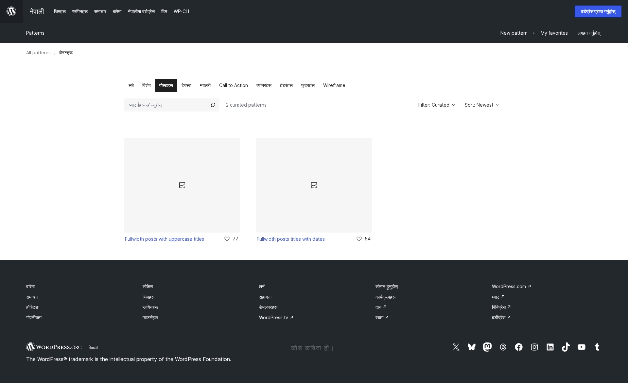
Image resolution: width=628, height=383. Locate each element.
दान (381, 307)
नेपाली (93, 347)
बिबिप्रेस (501, 307)
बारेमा (30, 286)
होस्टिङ (32, 307)
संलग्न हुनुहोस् (386, 286)
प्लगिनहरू (150, 307)
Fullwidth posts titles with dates (291, 239)
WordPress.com (512, 286)
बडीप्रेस (501, 317)
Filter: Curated (433, 105)
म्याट (498, 297)
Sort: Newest (479, 105)
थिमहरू (148, 297)
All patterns (38, 52)
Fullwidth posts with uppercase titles (164, 239)
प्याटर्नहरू (150, 317)
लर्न (262, 286)
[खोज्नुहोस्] (212, 105)
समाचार (32, 297)
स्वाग (382, 317)
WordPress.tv (276, 317)
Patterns (35, 33)
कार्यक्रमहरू (385, 297)
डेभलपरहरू (268, 307)
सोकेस (148, 286)
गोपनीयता (34, 317)
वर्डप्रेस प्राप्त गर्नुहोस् (598, 11)
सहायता (265, 297)
